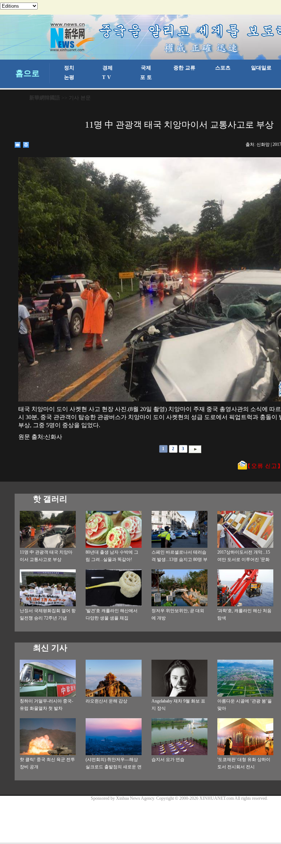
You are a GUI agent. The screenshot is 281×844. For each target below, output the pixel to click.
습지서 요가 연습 (167, 759)
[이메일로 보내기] (18, 145)
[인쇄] (26, 145)
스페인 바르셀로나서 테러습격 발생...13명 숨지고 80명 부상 (179, 559)
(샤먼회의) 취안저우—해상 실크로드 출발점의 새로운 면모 (114, 767)
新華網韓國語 (44, 98)
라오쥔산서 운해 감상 (106, 701)
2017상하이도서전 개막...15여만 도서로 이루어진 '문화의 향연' (243, 559)
